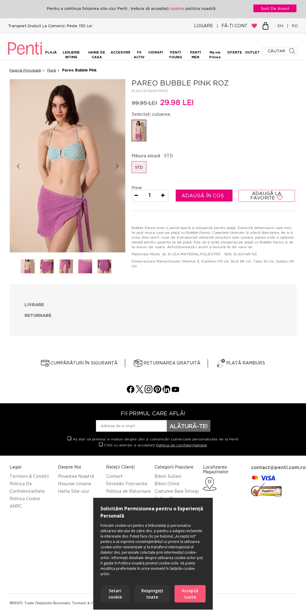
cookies (178, 8)
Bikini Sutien (167, 476)
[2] (46, 267)
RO (293, 25)
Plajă (51, 70)
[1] (27, 267)
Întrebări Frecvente (126, 483)
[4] (85, 267)
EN (281, 25)
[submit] (292, 51)
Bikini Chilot (167, 483)
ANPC (16, 506)
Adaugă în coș (203, 196)
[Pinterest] (157, 391)
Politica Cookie (25, 498)
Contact (114, 476)
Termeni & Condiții (29, 476)
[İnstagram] (148, 391)
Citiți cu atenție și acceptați (155, 445)
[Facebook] (130, 391)
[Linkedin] (166, 391)
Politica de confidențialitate (181, 445)
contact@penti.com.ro (278, 467)
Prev (18, 166)
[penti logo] (25, 55)
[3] (66, 267)
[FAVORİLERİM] (254, 25)
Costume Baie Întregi (176, 491)
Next (117, 166)
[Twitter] (139, 391)
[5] (104, 267)
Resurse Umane (74, 483)
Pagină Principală (25, 70)
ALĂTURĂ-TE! (188, 426)
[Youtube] (175, 391)
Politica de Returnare (128, 491)
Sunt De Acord (275, 8)
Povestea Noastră (76, 476)
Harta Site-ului (73, 491)
